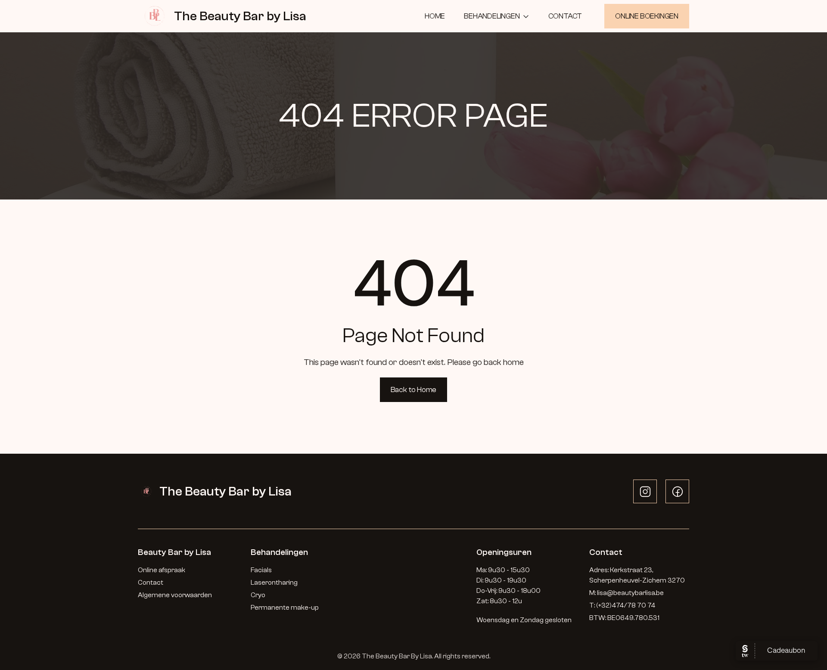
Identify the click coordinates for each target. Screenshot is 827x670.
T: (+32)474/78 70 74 (622, 605)
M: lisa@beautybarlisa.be (626, 593)
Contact (150, 582)
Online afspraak (162, 570)
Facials (261, 570)
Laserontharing (274, 582)
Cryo (258, 595)
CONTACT (565, 16)
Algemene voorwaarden (175, 595)
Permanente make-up (285, 607)
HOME (435, 16)
